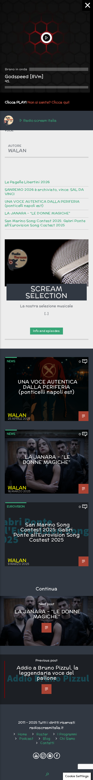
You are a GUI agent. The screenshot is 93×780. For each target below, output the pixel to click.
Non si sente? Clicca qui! (48, 102)
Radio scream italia (39, 120)
